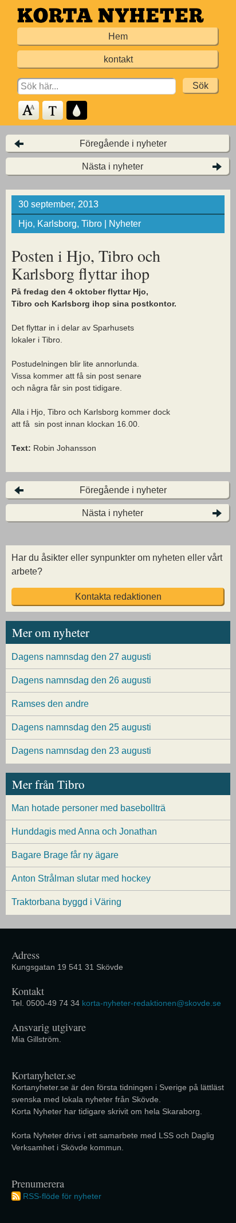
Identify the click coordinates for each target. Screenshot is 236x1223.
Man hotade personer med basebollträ (88, 808)
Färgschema (77, 111)
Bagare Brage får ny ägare (65, 855)
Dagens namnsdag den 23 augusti (81, 751)
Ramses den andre (50, 704)
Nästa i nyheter (112, 166)
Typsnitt (53, 111)
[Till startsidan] (110, 15)
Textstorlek (29, 111)
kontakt (118, 59)
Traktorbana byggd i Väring (66, 902)
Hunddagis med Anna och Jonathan (84, 831)
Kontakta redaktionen (118, 596)
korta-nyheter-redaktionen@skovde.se (151, 1003)
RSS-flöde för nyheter (62, 1196)
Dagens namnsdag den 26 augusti (81, 680)
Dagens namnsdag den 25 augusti (81, 727)
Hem (118, 36)
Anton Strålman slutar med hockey (81, 878)
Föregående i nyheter (123, 143)
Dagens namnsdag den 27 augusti (81, 657)
